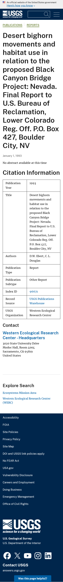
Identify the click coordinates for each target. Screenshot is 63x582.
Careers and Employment (18, 482)
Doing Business (12, 489)
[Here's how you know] (31, 4)
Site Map (8, 446)
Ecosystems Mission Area (19, 392)
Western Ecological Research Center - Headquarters (30, 335)
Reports (33, 25)
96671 (34, 291)
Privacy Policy (11, 439)
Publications (12, 25)
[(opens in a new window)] (7, 555)
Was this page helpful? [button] (32, 578)
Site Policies (10, 432)
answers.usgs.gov (14, 570)
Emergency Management (18, 496)
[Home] (12, 17)
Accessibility (11, 417)
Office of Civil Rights (15, 504)
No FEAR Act (11, 460)
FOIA (6, 424)
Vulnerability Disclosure (18, 475)
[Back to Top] (50, 569)
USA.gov (8, 468)
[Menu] (56, 14)
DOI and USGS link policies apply (24, 453)
